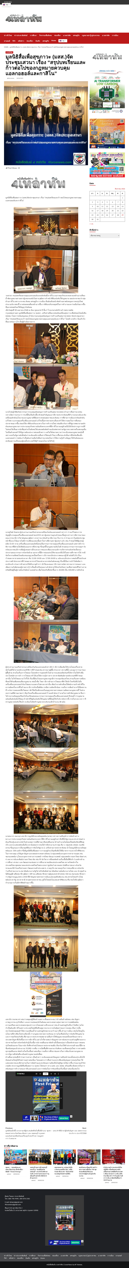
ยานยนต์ (7, 41)
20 (112, 211)
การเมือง (115, 35)
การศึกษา (33, 35)
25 (102, 215)
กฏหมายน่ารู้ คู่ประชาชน (91, 35)
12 (107, 206)
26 (107, 215)
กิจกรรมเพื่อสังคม (45, 35)
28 (118, 215)
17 (98, 211)
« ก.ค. (91, 224)
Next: (66, 1130)
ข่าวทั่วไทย (8, 35)
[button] (123, 38)
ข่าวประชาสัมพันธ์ (20, 35)
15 (122, 206)
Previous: (26, 1133)
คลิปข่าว (21, 41)
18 (102, 211)
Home (53, 40)
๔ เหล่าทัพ (67, 35)
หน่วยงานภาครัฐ (84, 1162)
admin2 (9, 1174)
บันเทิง (37, 41)
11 (102, 206)
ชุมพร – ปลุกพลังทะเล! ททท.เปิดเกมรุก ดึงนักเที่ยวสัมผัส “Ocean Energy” (14, 1169)
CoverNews (68, 1264)
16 (92, 211)
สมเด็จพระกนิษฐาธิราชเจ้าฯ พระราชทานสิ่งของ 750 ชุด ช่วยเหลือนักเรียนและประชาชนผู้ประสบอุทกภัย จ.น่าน (88, 1172)
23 (92, 215)
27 (112, 215)
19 (107, 211)
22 (122, 211)
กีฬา (14, 41)
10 (98, 206)
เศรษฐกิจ (76, 35)
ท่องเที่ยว (57, 35)
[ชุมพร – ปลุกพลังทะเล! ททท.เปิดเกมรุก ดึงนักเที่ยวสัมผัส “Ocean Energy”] (15, 1157)
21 (118, 211)
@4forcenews (10, 78)
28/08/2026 (16, 1174)
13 (112, 206)
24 (98, 215)
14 (118, 206)
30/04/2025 (20, 78)
